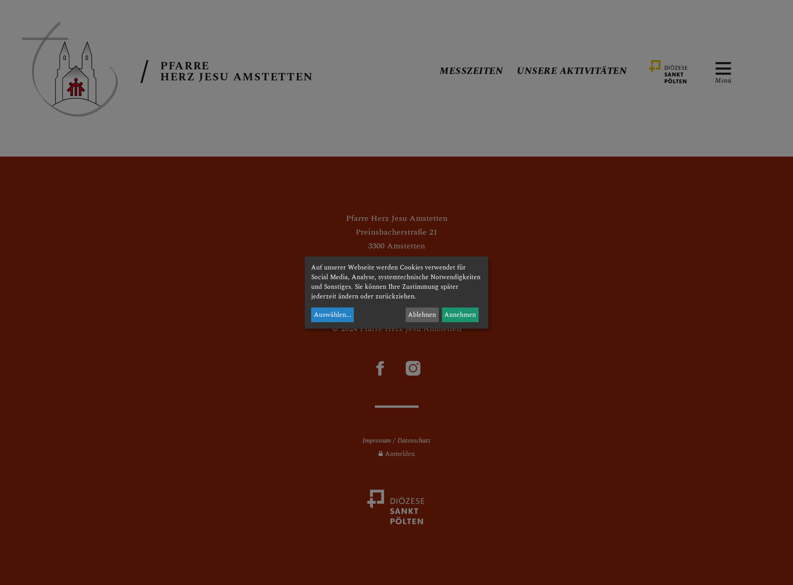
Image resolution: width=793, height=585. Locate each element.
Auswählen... (333, 315)
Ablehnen (422, 315)
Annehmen (460, 315)
